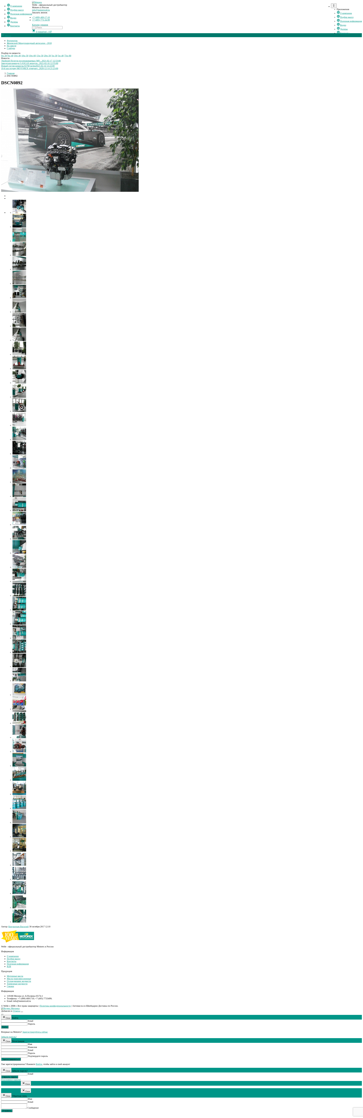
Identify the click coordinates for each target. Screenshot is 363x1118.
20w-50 (47, 55)
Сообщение (33, 1108)
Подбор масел (15, 10)
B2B (9, 966)
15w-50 (39, 55)
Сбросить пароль (9, 1077)
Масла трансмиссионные (19, 978)
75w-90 (67, 55)
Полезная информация (19, 14)
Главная (10, 73)
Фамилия (32, 1047)
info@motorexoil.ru (41, 10)
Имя (30, 1044)
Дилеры (12, 22)
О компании (14, 6)
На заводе (11, 46)
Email (30, 1021)
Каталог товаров (40, 25)
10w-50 (24, 55)
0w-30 (4, 55)
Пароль (31, 1024)
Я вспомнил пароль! (11, 1079)
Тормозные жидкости (17, 984)
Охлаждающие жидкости (19, 981)
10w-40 (17, 55)
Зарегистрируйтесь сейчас (35, 1032)
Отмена (16, 1011)
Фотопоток (12, 40)
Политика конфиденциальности (55, 1006)
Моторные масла (15, 976)
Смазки (10, 986)
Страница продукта (10, 1084)
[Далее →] (70, 191)
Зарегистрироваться (11, 1059)
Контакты (13, 26)
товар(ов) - (42, 31)
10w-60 (32, 55)
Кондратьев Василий (18, 926)
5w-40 (61, 55)
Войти (4, 1027)
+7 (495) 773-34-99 (41, 20)
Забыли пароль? (9, 1037)
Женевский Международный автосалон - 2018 (29, 43)
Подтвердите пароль (38, 1056)
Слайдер (11, 48)
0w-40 (10, 55)
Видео (11, 18)
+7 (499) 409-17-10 (41, 17)
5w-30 (54, 55)
